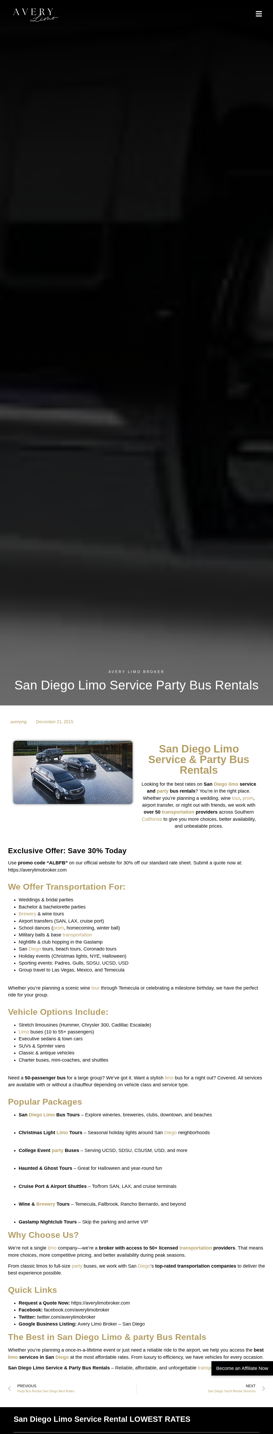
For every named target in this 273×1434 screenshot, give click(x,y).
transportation (178, 812)
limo (233, 784)
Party (213, 759)
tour (236, 798)
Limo (226, 749)
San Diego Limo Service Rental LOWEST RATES (102, 1419)
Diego (196, 749)
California (152, 819)
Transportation (76, 886)
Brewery (27, 913)
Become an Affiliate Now (242, 1368)
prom (248, 798)
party (162, 791)
